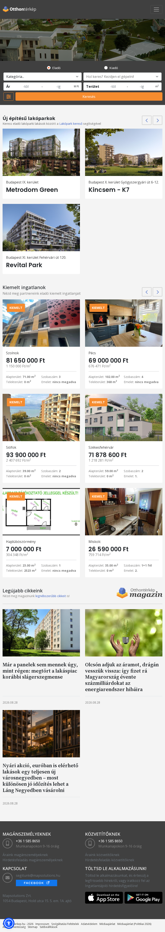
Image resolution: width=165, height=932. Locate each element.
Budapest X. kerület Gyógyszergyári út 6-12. (124, 182)
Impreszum (42, 924)
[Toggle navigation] (156, 9)
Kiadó (113, 68)
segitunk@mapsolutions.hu (38, 875)
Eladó (56, 68)
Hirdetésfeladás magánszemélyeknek (33, 860)
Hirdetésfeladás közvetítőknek (109, 860)
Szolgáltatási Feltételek (65, 924)
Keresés (88, 96)
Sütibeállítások (48, 927)
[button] (8, 923)
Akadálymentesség (14, 927)
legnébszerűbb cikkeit (50, 596)
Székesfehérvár (101, 447)
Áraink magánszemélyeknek (25, 854)
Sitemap (33, 927)
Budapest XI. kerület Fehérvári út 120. (36, 257)
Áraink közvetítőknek (102, 854)
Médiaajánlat (107, 924)
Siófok (11, 447)
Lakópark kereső (70, 124)
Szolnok (12, 353)
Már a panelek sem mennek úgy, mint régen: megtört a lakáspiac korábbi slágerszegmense (40, 671)
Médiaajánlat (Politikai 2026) (134, 924)
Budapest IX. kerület (22, 182)
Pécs (92, 353)
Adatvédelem (89, 924)
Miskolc (95, 541)
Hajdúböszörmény (21, 541)
